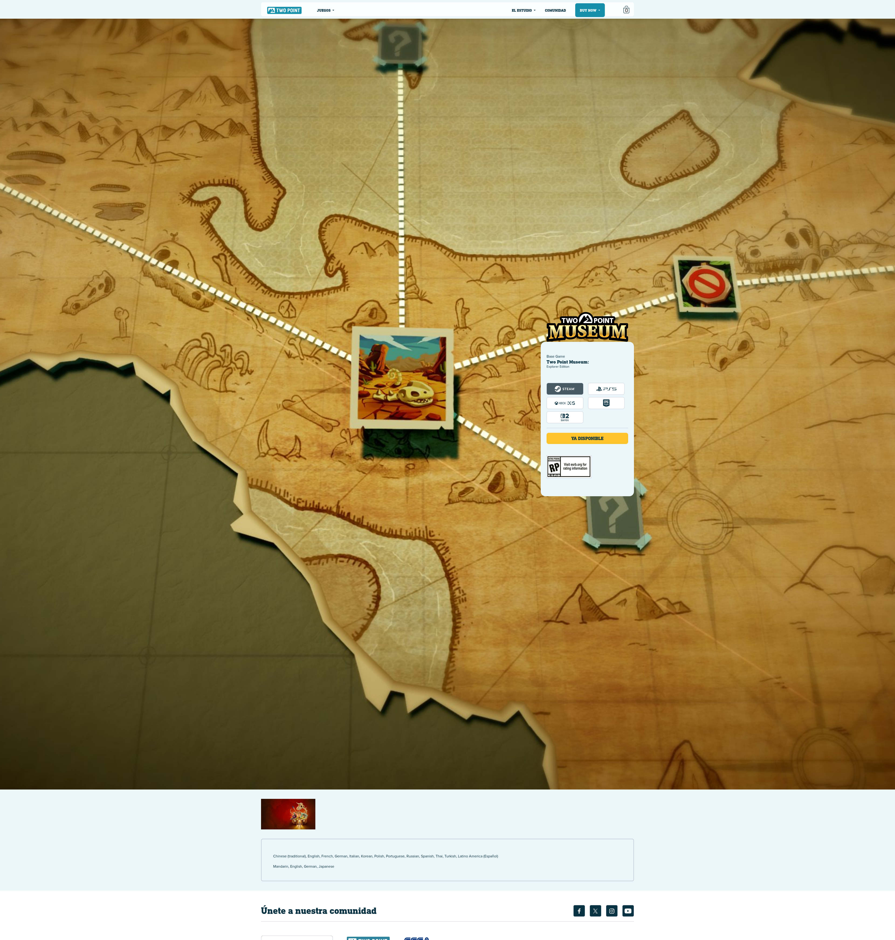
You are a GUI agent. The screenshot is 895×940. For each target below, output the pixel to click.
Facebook (579, 911)
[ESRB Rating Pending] (569, 467)
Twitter (595, 911)
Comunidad (555, 10)
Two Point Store (284, 10)
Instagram (612, 911)
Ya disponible (587, 438)
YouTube (628, 911)
